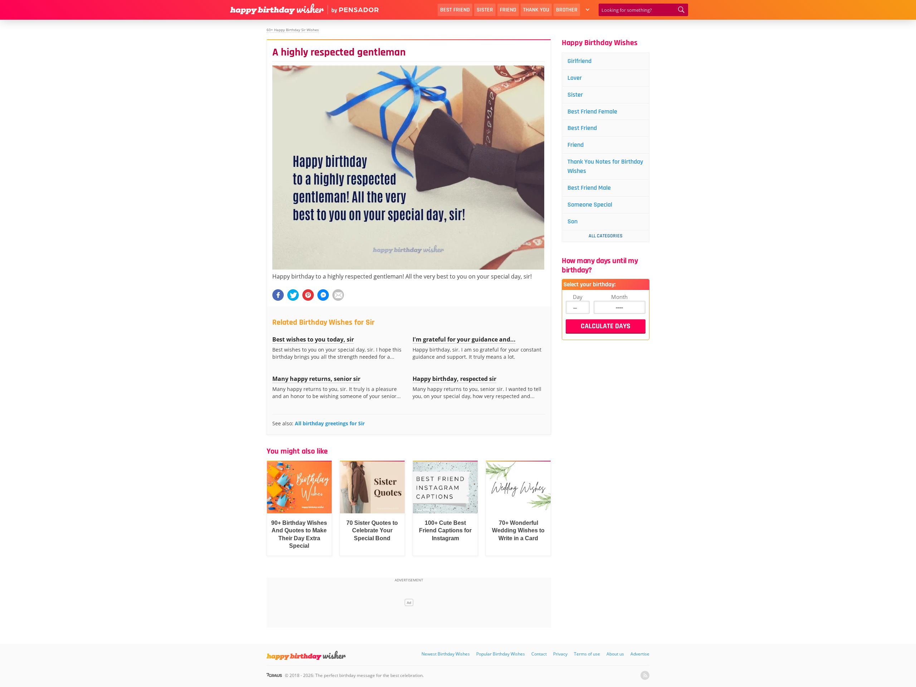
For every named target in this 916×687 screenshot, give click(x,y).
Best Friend (455, 10)
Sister (485, 10)
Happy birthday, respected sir (454, 379)
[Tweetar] (293, 295)
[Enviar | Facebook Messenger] (323, 295)
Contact (539, 654)
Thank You (536, 10)
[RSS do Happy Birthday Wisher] (644, 675)
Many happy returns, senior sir (316, 379)
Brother (567, 10)
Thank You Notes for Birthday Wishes (605, 166)
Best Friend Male (589, 188)
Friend (508, 10)
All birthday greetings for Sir (330, 423)
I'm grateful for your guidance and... (464, 339)
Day (578, 296)
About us (615, 654)
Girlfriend (579, 61)
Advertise (639, 654)
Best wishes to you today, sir (313, 339)
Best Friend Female (592, 111)
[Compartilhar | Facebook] (278, 295)
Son (572, 221)
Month (619, 296)
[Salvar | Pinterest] (308, 295)
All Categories (606, 236)
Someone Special (589, 204)
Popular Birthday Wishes (500, 654)
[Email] (338, 295)
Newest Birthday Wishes (446, 654)
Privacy (560, 654)
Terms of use (587, 654)
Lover (574, 78)
